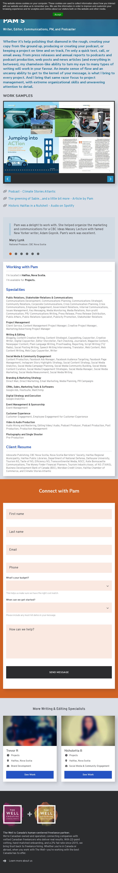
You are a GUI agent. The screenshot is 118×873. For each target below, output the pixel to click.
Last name (16, 532)
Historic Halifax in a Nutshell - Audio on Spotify (41, 206)
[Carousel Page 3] (21, 254)
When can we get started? (20, 600)
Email (13, 550)
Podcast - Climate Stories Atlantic (32, 192)
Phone (13, 568)
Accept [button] (58, 14)
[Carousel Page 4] (27, 254)
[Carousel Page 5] (32, 254)
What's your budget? (17, 578)
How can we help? (22, 630)
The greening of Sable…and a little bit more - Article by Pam (50, 199)
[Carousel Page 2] (16, 254)
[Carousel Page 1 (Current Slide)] (10, 254)
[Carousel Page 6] (38, 254)
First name (17, 514)
